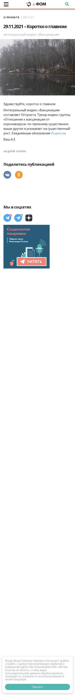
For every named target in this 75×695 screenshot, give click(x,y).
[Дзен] (29, 218)
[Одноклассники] (19, 175)
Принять (37, 687)
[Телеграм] (7, 218)
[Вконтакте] (7, 175)
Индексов (58, 133)
